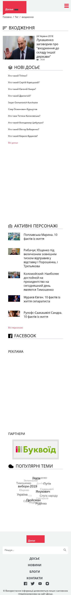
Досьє (34, 559)
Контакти (35, 578)
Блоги (34, 572)
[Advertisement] (35, 183)
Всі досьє (13, 142)
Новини (34, 565)
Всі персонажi (15, 327)
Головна (7, 16)
